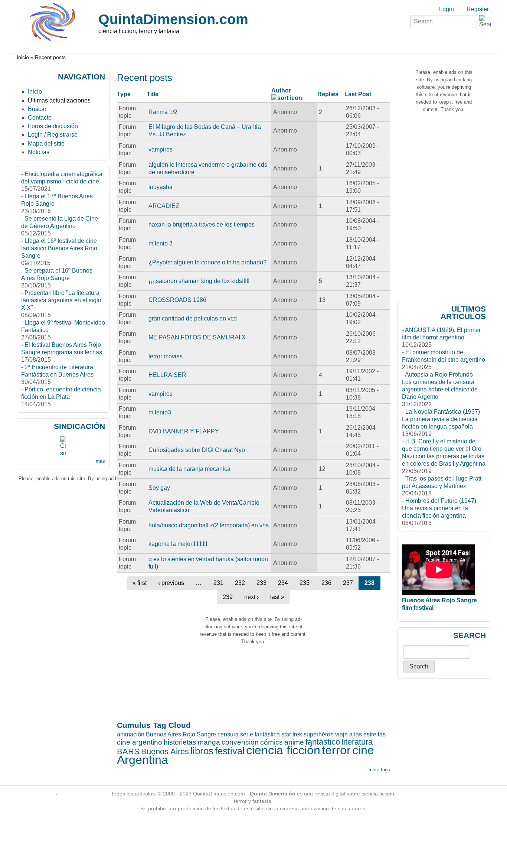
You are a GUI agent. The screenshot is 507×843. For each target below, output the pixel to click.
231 (218, 583)
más (100, 461)
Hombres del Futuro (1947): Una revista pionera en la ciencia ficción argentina (440, 508)
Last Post (357, 94)
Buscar (37, 109)
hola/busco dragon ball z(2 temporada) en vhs (208, 525)
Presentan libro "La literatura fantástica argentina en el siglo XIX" (61, 300)
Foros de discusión (53, 126)
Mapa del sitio (46, 143)
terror (336, 750)
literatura (357, 741)
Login (446, 9)
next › (251, 597)
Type (124, 94)
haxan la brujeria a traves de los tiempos (201, 224)
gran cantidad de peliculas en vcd (192, 318)
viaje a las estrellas (360, 734)
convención (240, 742)
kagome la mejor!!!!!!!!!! (177, 544)
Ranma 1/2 (162, 112)
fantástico (322, 741)
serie (246, 734)
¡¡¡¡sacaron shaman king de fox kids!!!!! (198, 281)
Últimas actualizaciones (59, 100)
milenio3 (159, 412)
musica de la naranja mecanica (189, 469)
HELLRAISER (167, 375)
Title (152, 94)
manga (209, 742)
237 (348, 583)
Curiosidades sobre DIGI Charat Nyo (196, 450)
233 (261, 583)
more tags (379, 769)
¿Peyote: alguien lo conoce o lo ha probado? (207, 262)
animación (130, 734)
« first (140, 583)
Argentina (142, 759)
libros (201, 751)
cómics (271, 742)
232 (240, 583)
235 (305, 583)
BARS (128, 751)
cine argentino (139, 742)
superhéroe (319, 734)
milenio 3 (160, 243)
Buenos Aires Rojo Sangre (181, 734)
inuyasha (160, 187)
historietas (180, 742)
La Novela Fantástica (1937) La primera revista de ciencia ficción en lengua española (441, 419)
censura (228, 734)
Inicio (23, 57)
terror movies (165, 356)
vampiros (160, 149)
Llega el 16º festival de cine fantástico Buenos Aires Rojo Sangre (59, 248)
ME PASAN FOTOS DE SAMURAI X (197, 337)
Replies (327, 94)
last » (277, 597)
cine (363, 750)
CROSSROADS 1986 (177, 300)
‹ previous (171, 583)
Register (478, 9)
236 (326, 583)
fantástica (267, 734)
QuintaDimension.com (173, 19)
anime (294, 742)
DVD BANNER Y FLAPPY (183, 431)
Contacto (40, 117)
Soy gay (159, 488)
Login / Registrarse (53, 134)
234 (283, 583)
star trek (291, 734)
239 (228, 597)
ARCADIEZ (163, 206)
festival (230, 751)
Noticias (38, 152)
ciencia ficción (283, 750)
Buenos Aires (165, 751)
